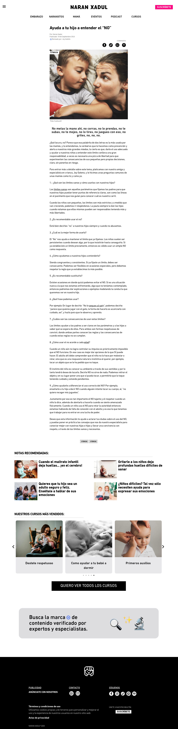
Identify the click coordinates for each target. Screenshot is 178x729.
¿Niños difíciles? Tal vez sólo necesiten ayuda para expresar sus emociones (139, 487)
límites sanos (60, 189)
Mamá (76, 17)
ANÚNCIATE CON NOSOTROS (43, 692)
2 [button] (86, 575)
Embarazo (36, 17)
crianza (84, 441)
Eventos (96, 17)
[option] (39, 546)
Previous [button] (13, 547)
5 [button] (94, 575)
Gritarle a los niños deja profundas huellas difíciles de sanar (140, 465)
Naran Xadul (57, 34)
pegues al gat (96, 306)
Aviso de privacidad (39, 718)
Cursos (136, 17)
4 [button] (91, 575)
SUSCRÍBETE (123, 712)
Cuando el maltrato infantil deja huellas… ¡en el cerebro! (60, 464)
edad (86, 342)
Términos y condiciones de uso (44, 707)
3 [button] (88, 575)
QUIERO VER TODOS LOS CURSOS (88, 586)
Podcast (116, 17)
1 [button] (83, 575)
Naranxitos (56, 17)
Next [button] (163, 547)
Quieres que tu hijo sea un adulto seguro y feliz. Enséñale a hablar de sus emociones (58, 489)
